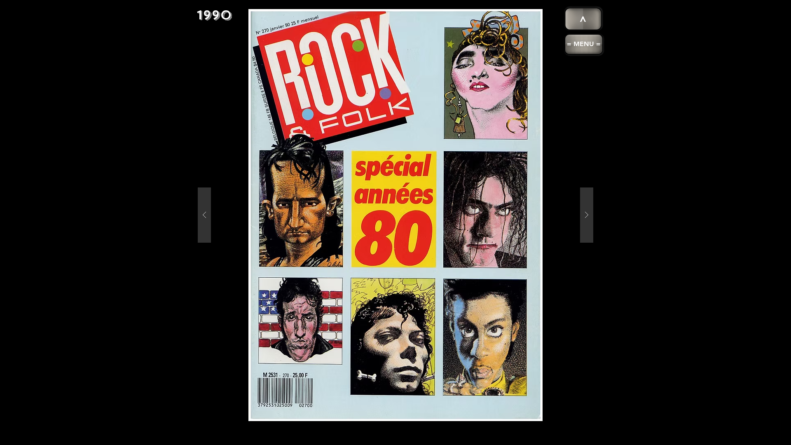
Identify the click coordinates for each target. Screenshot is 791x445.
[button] (583, 44)
